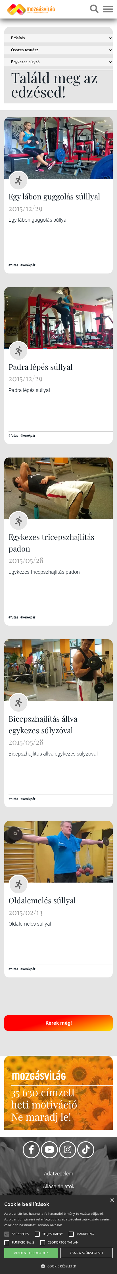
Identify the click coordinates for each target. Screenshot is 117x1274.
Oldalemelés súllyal (42, 900)
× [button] (112, 1200)
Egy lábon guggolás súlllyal (54, 196)
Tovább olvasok (49, 1225)
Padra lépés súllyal (41, 367)
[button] (58, 1265)
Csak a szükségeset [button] (86, 1253)
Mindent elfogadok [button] (31, 1253)
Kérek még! (58, 1023)
